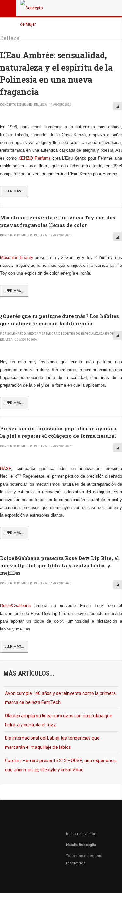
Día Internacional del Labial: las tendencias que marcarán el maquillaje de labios (52, 742)
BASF (5, 468)
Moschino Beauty (16, 257)
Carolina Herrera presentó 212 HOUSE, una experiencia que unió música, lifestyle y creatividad (61, 765)
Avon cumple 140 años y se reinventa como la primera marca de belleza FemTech (60, 698)
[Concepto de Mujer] (33, 8)
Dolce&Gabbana (15, 605)
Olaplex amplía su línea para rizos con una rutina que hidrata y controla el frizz (58, 720)
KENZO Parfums (34, 158)
